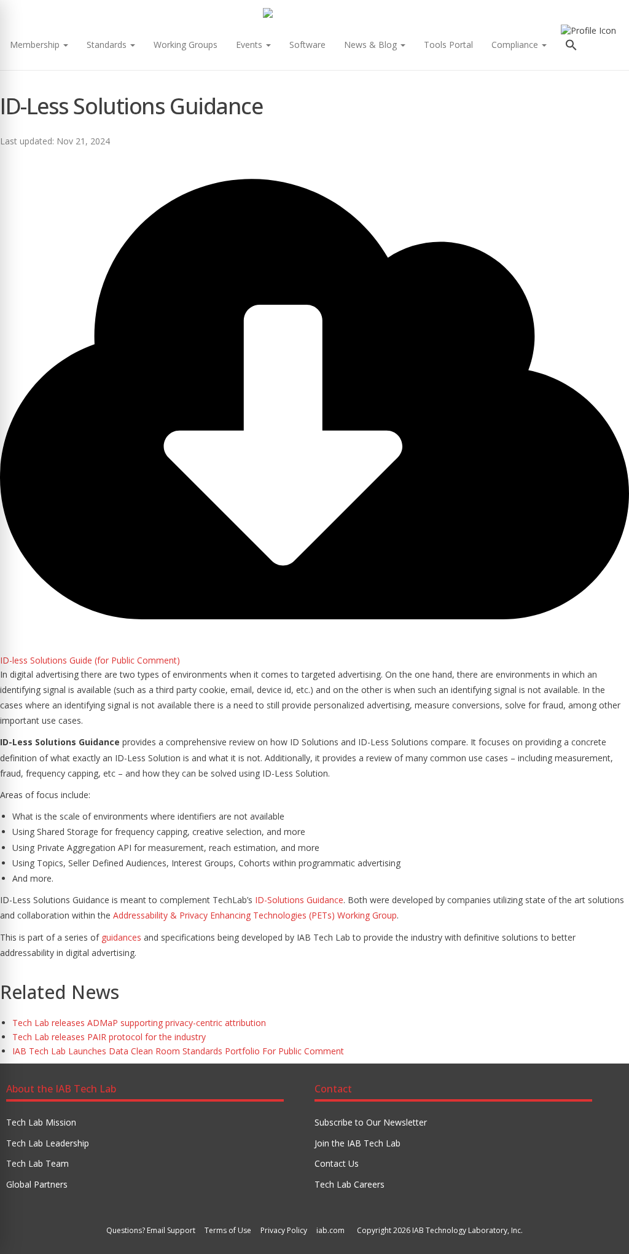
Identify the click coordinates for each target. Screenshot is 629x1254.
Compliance (516, 44)
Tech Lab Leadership (47, 1143)
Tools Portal (448, 44)
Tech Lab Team (37, 1163)
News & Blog (371, 44)
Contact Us (336, 1163)
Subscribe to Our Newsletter (370, 1122)
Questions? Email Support (150, 1230)
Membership (36, 44)
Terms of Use (228, 1230)
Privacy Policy (283, 1230)
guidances (121, 937)
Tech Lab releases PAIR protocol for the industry (109, 1037)
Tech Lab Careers (349, 1184)
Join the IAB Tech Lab (357, 1143)
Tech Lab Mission (41, 1122)
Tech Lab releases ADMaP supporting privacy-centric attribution (139, 1023)
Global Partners (37, 1184)
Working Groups (185, 44)
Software (307, 44)
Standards (108, 44)
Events (250, 44)
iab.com (330, 1230)
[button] (571, 46)
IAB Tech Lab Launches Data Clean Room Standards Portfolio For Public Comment (178, 1051)
